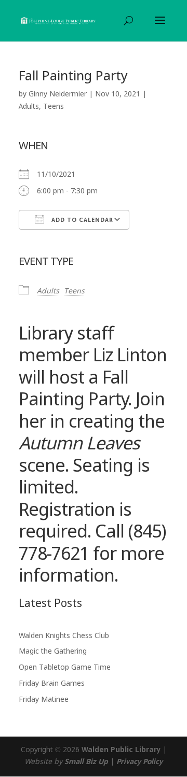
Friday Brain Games (52, 683)
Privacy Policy (139, 762)
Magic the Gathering (53, 651)
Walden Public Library (121, 750)
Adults (29, 106)
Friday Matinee (44, 699)
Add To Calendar (81, 220)
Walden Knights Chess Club (64, 636)
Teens (53, 106)
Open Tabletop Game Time (65, 667)
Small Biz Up (86, 762)
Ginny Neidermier (58, 94)
